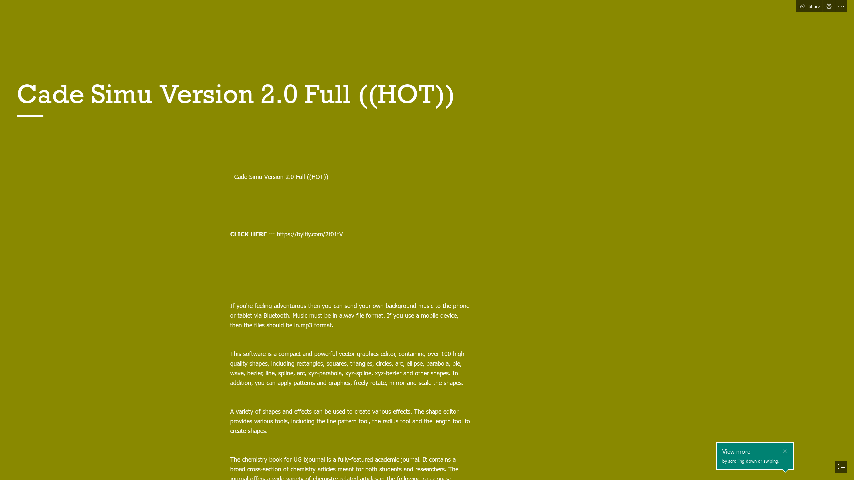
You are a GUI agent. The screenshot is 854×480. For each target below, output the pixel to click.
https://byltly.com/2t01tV (310, 234)
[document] (427, 240)
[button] (809, 6)
